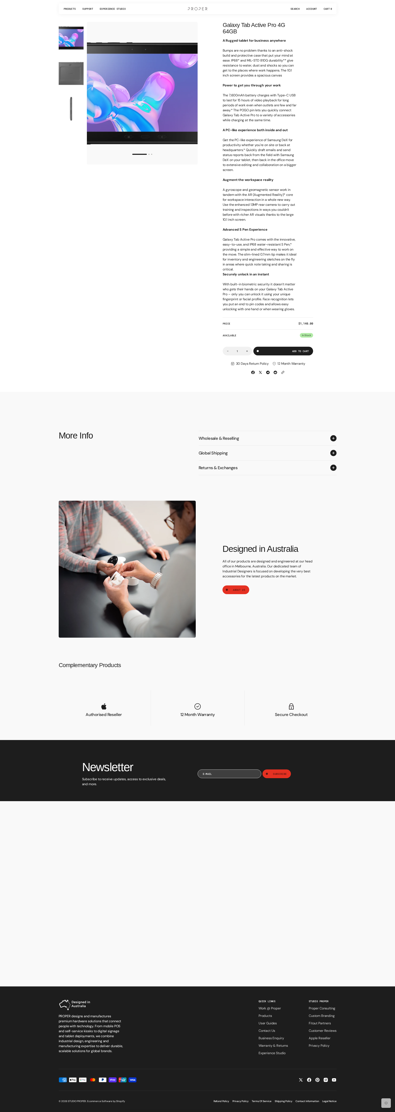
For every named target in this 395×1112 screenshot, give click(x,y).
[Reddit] (275, 372)
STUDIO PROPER (77, 1101)
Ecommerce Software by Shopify (106, 1101)
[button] (295, 8)
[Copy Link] (283, 372)
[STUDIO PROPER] (197, 8)
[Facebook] (253, 372)
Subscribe (280, 773)
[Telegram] (268, 372)
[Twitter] (260, 372)
